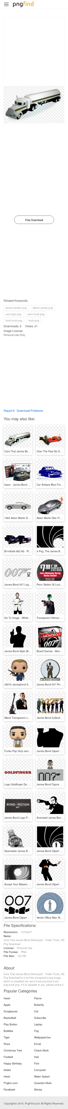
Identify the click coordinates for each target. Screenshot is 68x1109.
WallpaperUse (42, 1037)
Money (38, 1089)
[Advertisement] (34, 52)
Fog (36, 1031)
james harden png (16, 308)
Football (8, 1057)
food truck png (14, 320)
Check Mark (41, 1050)
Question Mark (43, 1083)
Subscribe (40, 1018)
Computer (40, 1070)
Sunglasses (11, 1011)
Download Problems (30, 411)
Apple (7, 1005)
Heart (7, 998)
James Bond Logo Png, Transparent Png (27, 817)
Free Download (34, 220)
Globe (7, 1070)
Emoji (37, 1044)
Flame (38, 998)
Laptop (38, 1024)
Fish (36, 1063)
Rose (7, 1044)
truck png (33, 320)
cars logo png (13, 314)
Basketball (10, 1018)
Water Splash (42, 1076)
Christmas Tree (13, 1050)
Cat (36, 1011)
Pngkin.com (11, 1083)
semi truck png (36, 314)
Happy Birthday (13, 1063)
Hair (36, 1057)
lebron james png (43, 308)
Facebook (9, 1089)
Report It (9, 411)
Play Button (10, 1024)
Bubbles (8, 1031)
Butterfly (39, 1005)
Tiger (7, 1037)
